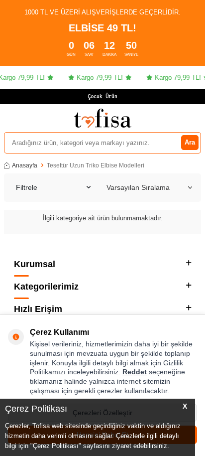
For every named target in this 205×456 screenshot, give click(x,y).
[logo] (102, 118)
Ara (190, 142)
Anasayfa (24, 165)
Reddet (134, 372)
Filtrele (26, 187)
